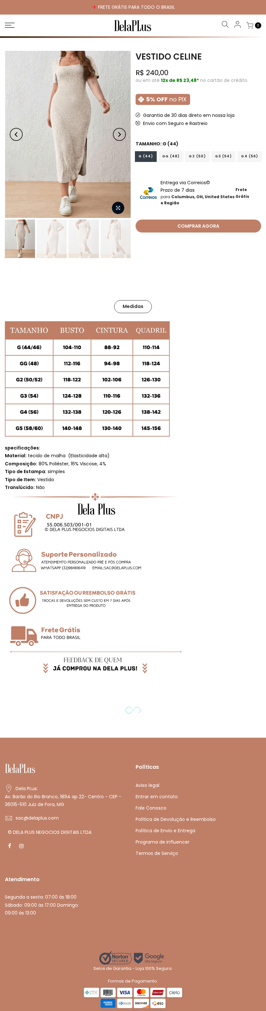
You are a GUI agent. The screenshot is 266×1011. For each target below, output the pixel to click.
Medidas (133, 306)
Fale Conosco (151, 808)
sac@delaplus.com (37, 818)
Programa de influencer (162, 842)
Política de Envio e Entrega (165, 830)
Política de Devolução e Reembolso (176, 819)
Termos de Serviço (157, 853)
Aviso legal (147, 785)
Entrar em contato (157, 796)
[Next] (119, 134)
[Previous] (16, 134)
